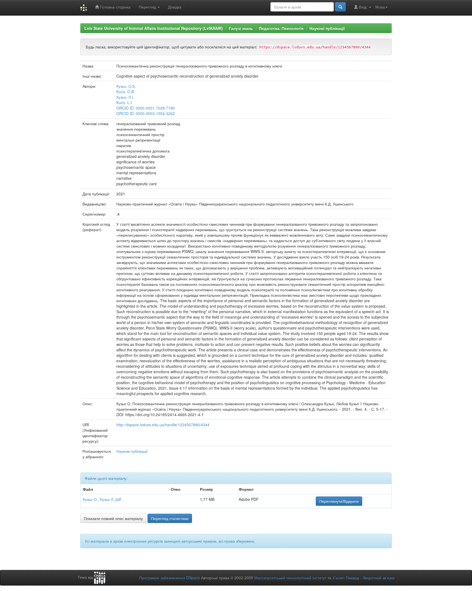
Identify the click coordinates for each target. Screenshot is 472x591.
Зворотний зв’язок (378, 577)
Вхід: (363, 7)
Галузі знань (241, 28)
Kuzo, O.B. (125, 91)
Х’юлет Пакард (345, 577)
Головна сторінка (115, 7)
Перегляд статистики (169, 518)
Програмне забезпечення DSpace (169, 577)
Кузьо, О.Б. (126, 86)
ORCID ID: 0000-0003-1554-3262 (145, 113)
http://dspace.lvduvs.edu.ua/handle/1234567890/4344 (163, 424)
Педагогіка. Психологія (281, 28)
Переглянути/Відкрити (339, 501)
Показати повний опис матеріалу (113, 518)
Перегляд (148, 7)
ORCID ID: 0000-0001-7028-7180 (145, 108)
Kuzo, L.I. (124, 102)
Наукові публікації (327, 28)
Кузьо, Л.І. (125, 97)
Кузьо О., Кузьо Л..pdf (102, 499)
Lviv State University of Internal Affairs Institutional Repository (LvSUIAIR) (153, 28)
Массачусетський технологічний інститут (290, 577)
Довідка (174, 7)
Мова (380, 7)
